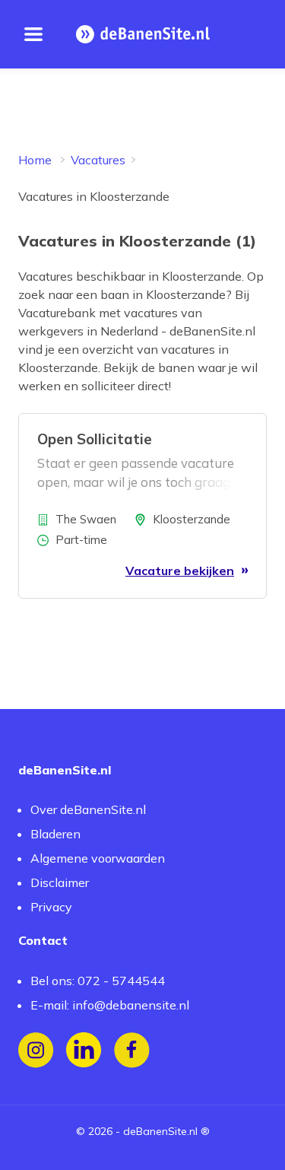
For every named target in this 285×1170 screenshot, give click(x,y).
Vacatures (98, 159)
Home (35, 159)
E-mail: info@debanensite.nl (109, 1005)
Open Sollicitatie (94, 439)
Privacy (51, 906)
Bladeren (55, 833)
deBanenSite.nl (160, 1131)
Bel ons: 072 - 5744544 (97, 980)
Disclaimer (59, 882)
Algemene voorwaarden (97, 858)
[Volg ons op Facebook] (132, 1050)
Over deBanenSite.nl (88, 809)
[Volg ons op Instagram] (36, 1050)
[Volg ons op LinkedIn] (84, 1050)
